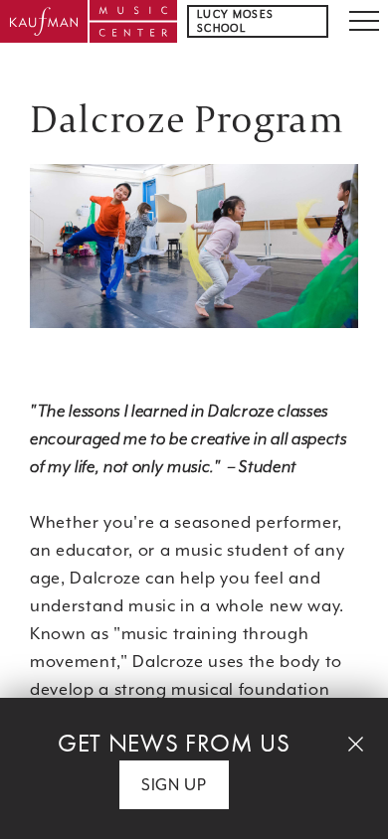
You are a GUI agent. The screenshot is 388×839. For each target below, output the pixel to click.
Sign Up (174, 784)
